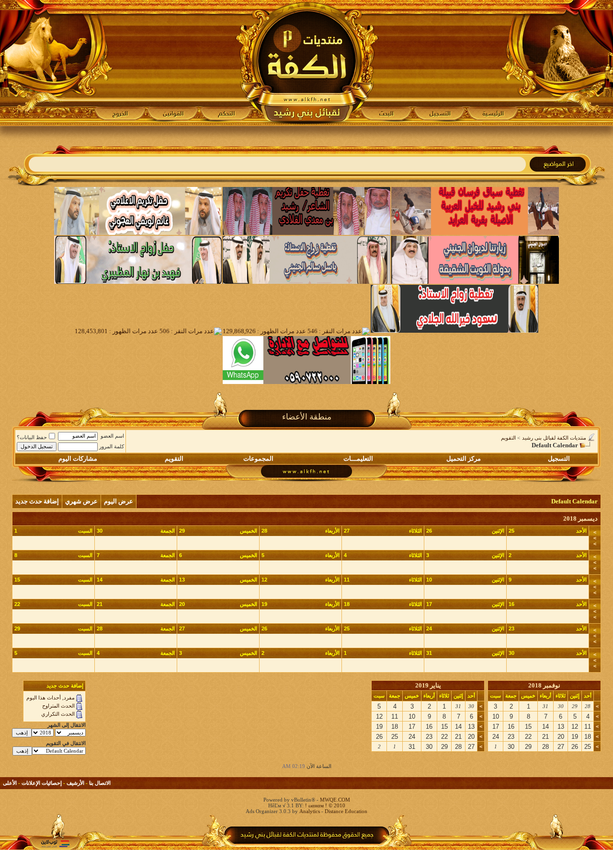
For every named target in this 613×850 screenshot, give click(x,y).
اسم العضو (112, 436)
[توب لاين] (55, 843)
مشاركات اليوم (77, 458)
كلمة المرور (111, 446)
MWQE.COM (335, 800)
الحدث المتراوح (58, 706)
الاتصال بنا (100, 783)
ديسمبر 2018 (580, 518)
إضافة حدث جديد (37, 501)
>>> (594, 538)
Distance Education (346, 811)
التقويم (508, 438)
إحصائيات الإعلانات (42, 783)
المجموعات (258, 458)
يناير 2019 (428, 685)
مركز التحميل (463, 458)
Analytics (309, 811)
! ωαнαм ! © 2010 (324, 805)
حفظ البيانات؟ (32, 437)
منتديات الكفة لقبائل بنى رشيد (554, 438)
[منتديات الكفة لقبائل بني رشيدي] (306, 63)
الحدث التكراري (58, 714)
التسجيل (559, 458)
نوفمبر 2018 (544, 685)
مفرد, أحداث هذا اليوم (50, 697)
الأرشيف (75, 783)
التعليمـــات (358, 458)
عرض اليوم (118, 501)
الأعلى (10, 783)
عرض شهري (81, 501)
